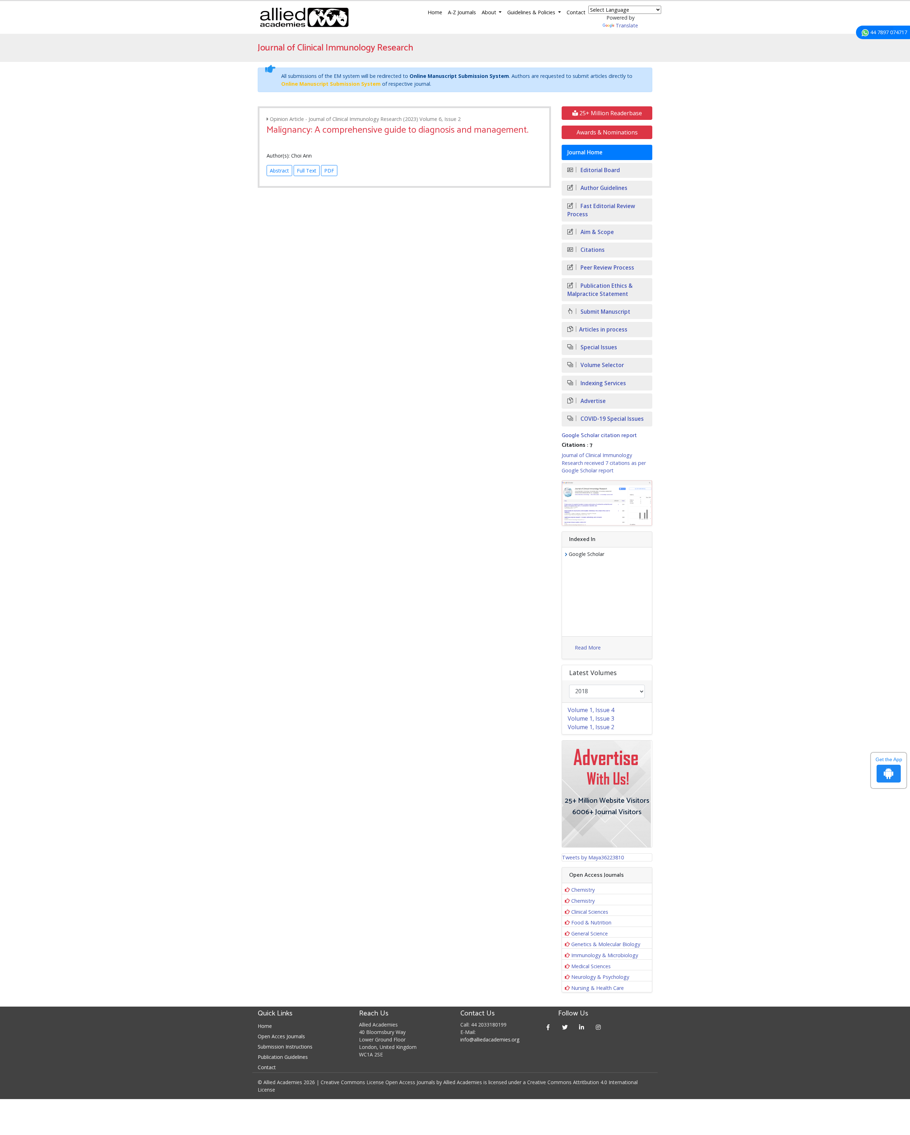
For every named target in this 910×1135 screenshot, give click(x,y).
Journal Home (585, 152)
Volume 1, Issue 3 (591, 718)
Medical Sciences (591, 966)
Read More (588, 647)
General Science (589, 933)
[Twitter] (565, 1027)
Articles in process (603, 329)
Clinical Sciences (589, 911)
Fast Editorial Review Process (601, 210)
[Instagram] (598, 1027)
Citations (592, 250)
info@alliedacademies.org (489, 1039)
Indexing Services (602, 383)
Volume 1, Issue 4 (591, 710)
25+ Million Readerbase (610, 113)
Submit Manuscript (604, 311)
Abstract (279, 170)
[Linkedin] (582, 1027)
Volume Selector (601, 365)
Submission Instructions (285, 1046)
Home (435, 12)
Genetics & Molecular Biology (605, 944)
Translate (627, 25)
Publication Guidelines (283, 1057)
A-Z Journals (462, 12)
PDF (329, 170)
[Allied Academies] (304, 17)
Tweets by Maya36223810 (593, 857)
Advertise (592, 401)
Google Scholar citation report (599, 435)
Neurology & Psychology (600, 977)
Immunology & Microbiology (604, 955)
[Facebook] (548, 1027)
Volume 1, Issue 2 (591, 727)
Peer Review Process (606, 267)
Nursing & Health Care (597, 988)
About (490, 12)
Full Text (306, 170)
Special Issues (598, 347)
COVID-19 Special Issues (611, 419)
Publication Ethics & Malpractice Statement (600, 290)
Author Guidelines (603, 188)
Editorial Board (599, 170)
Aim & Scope (596, 232)
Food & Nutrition (591, 922)
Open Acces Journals (281, 1036)
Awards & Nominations (607, 132)
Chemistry (583, 889)
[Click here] (607, 503)
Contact (576, 12)
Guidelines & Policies (532, 12)
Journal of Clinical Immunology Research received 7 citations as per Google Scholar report (604, 463)
